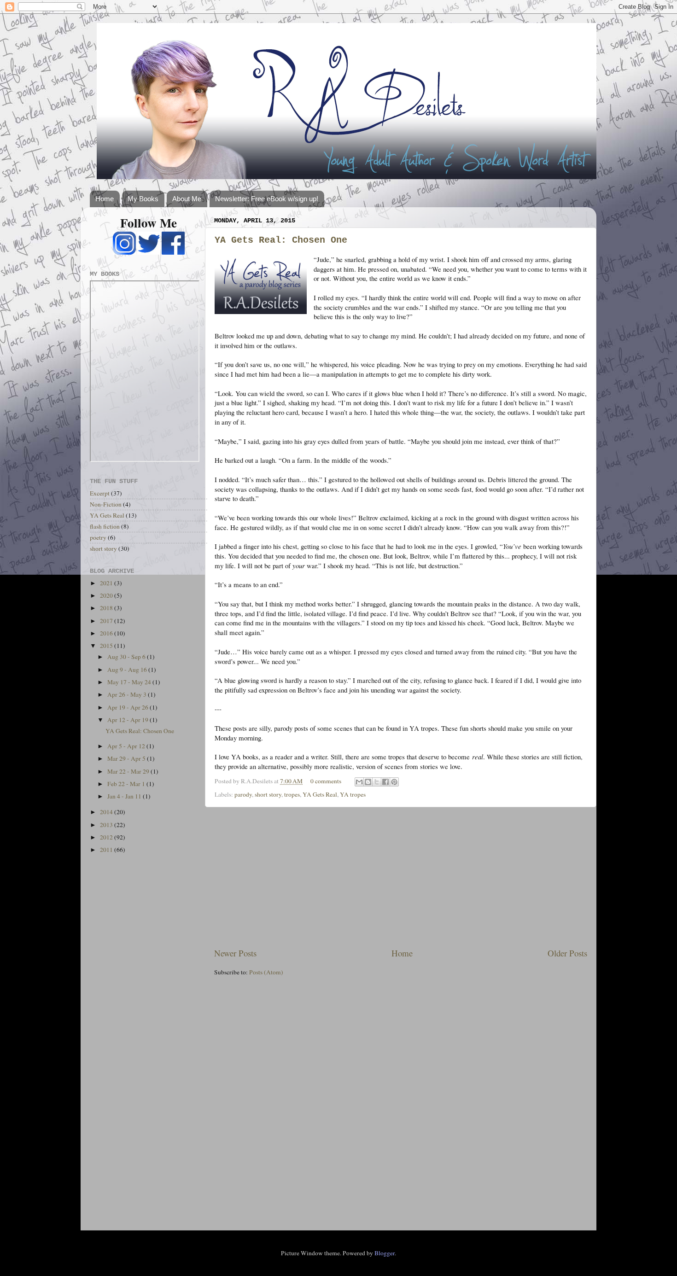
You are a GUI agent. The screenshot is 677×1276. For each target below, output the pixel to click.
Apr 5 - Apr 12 (126, 746)
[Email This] (359, 782)
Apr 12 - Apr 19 (128, 720)
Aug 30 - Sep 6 (127, 657)
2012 (107, 837)
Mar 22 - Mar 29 (129, 771)
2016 (107, 633)
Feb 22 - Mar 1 (126, 784)
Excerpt (100, 493)
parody (243, 794)
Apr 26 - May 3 (127, 694)
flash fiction (105, 526)
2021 (107, 583)
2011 (107, 849)
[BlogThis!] (368, 782)
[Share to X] (376, 782)
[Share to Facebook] (385, 782)
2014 (107, 812)
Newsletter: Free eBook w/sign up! (266, 199)
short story (268, 794)
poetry (98, 537)
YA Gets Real (320, 794)
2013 (107, 825)
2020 (107, 595)
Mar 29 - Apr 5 (127, 758)
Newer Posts (235, 953)
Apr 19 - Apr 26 (128, 707)
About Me (186, 199)
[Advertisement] (401, 877)
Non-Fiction (106, 504)
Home (104, 199)
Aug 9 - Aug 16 (127, 669)
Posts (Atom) (266, 972)
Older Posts (567, 953)
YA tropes (353, 794)
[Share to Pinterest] (394, 782)
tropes (292, 794)
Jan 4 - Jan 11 (125, 796)
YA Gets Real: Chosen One (281, 240)
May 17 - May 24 (129, 682)
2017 (107, 621)
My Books (143, 199)
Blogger (384, 1253)
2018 (107, 608)
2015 (107, 645)
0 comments (325, 781)
